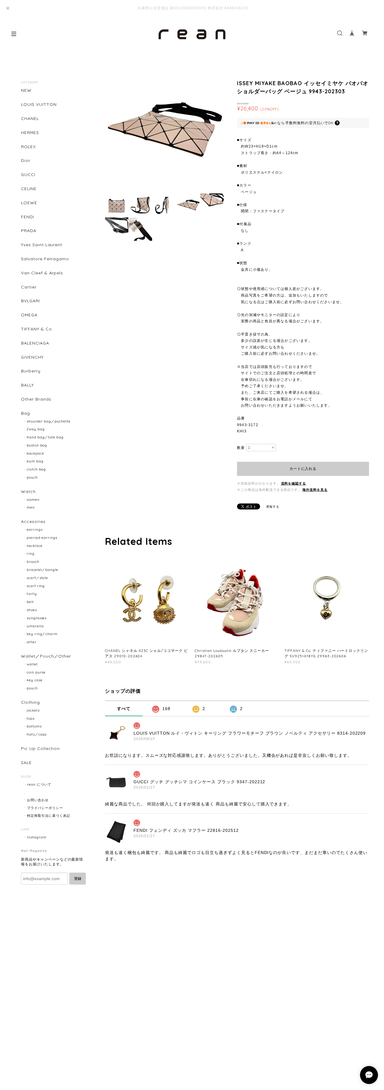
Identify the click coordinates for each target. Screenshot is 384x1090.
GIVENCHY (32, 357)
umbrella (35, 626)
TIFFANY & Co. (37, 329)
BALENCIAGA (35, 343)
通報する (272, 507)
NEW (26, 90)
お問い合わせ (38, 800)
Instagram (36, 837)
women (33, 499)
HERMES (30, 132)
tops (30, 718)
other (32, 642)
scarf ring (36, 586)
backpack (35, 453)
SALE (26, 762)
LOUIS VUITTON (38, 104)
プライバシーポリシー (45, 808)
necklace (35, 546)
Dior (25, 160)
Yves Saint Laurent (41, 244)
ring (30, 553)
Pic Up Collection (40, 748)
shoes (32, 610)
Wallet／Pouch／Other (46, 656)
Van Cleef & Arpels (42, 273)
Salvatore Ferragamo (45, 258)
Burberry (30, 371)
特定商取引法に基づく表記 (48, 816)
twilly (32, 594)
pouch (32, 477)
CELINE (29, 188)
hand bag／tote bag (45, 437)
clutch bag (36, 469)
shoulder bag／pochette (48, 421)
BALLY (27, 385)
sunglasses (37, 618)
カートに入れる (303, 469)
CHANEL (30, 118)
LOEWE (29, 202)
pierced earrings (42, 538)
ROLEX (28, 146)
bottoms (34, 726)
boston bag (37, 445)
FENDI (27, 216)
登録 (77, 878)
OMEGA (29, 315)
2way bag (36, 429)
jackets (33, 710)
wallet (32, 664)
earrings (35, 529)
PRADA (28, 230)
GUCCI (28, 174)
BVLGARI (30, 300)
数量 (241, 448)
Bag (25, 413)
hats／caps (37, 734)
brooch (33, 562)
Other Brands (36, 399)
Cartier (29, 287)
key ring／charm (42, 634)
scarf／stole (37, 578)
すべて (123, 708)
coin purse (36, 672)
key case (35, 680)
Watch (28, 491)
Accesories (33, 521)
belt (30, 602)
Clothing (30, 702)
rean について (39, 784)
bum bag (35, 461)
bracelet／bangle (42, 570)
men (31, 507)
